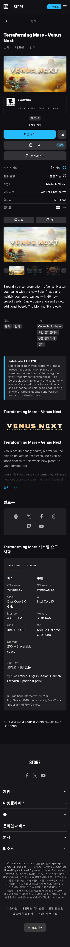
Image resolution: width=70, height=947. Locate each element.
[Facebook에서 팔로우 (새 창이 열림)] (41, 517)
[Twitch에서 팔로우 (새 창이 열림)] (28, 527)
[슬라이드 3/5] (53, 270)
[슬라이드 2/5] (35, 270)
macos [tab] (32, 565)
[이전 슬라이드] (6, 270)
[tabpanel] (35, 611)
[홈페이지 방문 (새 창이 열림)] (16, 517)
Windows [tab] (14, 565)
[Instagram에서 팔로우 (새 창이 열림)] (54, 517)
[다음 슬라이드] (63, 270)
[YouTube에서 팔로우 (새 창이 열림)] (41, 527)
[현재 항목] (16, 270)
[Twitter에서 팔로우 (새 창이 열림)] (28, 517)
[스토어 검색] (8, 21)
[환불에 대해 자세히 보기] (64, 176)
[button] (35, 487)
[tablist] (35, 565)
